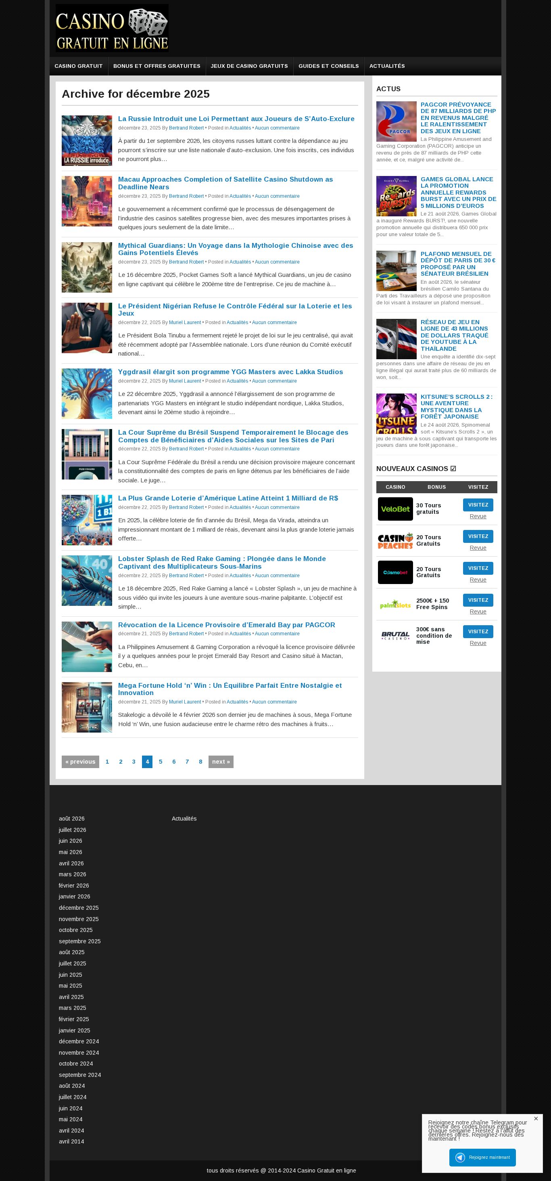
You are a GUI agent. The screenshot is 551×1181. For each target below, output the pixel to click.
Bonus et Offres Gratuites (156, 66)
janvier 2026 (74, 896)
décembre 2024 (79, 1041)
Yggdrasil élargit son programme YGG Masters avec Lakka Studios (230, 372)
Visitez (478, 505)
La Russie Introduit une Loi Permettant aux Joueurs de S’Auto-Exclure (236, 119)
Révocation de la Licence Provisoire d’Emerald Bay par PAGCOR (226, 625)
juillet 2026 (72, 830)
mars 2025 (72, 1008)
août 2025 (72, 952)
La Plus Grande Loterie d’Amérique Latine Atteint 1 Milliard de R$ (228, 498)
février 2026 (74, 885)
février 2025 (74, 1019)
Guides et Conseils (328, 66)
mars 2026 (72, 874)
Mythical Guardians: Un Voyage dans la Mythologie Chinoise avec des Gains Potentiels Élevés (235, 249)
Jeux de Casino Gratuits (249, 66)
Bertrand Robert (186, 128)
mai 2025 (70, 985)
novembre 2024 (79, 1052)
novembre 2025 (79, 919)
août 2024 (72, 1086)
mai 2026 (70, 852)
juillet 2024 (72, 1097)
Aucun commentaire (277, 128)
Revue (478, 516)
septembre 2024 (80, 1075)
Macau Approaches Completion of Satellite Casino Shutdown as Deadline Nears (225, 183)
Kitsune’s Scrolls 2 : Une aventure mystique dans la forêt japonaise (457, 406)
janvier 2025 (74, 1030)
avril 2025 (71, 997)
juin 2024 (70, 1108)
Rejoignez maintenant (489, 1157)
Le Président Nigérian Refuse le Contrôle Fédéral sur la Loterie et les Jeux (235, 310)
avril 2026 (71, 863)
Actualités (387, 66)
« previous (80, 761)
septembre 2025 (80, 941)
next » (221, 761)
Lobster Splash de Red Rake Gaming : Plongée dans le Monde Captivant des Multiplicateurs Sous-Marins (222, 562)
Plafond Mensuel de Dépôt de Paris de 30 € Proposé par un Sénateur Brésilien (458, 263)
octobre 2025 (76, 930)
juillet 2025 (72, 963)
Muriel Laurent (185, 322)
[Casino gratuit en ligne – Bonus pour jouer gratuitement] (112, 50)
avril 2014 (71, 1141)
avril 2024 (71, 1130)
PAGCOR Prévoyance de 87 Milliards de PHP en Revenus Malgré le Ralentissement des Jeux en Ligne (458, 117)
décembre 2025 (79, 908)
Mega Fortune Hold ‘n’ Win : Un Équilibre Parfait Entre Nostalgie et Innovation (230, 689)
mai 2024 (70, 1119)
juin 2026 (70, 841)
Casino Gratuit (78, 66)
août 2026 (72, 818)
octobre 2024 (76, 1063)
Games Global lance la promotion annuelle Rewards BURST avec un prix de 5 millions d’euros (459, 192)
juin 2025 (70, 975)
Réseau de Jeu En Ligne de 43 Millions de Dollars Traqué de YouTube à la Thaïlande (454, 335)
